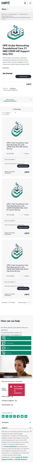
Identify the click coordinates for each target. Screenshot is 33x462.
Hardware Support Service (7, 16)
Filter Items (17, 109)
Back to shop (4, 14)
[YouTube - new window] (22, 416)
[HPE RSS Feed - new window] (25, 416)
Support (4, 428)
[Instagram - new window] (10, 416)
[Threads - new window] (14, 416)
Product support (9, 343)
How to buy (8, 353)
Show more (6, 67)
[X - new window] (7, 416)
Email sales (6, 405)
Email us (8, 348)
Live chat (8, 338)
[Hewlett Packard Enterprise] (6, 3)
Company (5, 422)
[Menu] (30, 3)
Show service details (9, 159)
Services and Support (13, 14)
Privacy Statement (10, 446)
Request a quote (23, 166)
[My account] (25, 3)
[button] (30, 431)
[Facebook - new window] (18, 416)
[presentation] (31, 100)
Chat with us (13, 88)
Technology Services (23, 14)
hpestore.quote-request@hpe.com (11, 335)
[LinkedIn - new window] (3, 416)
